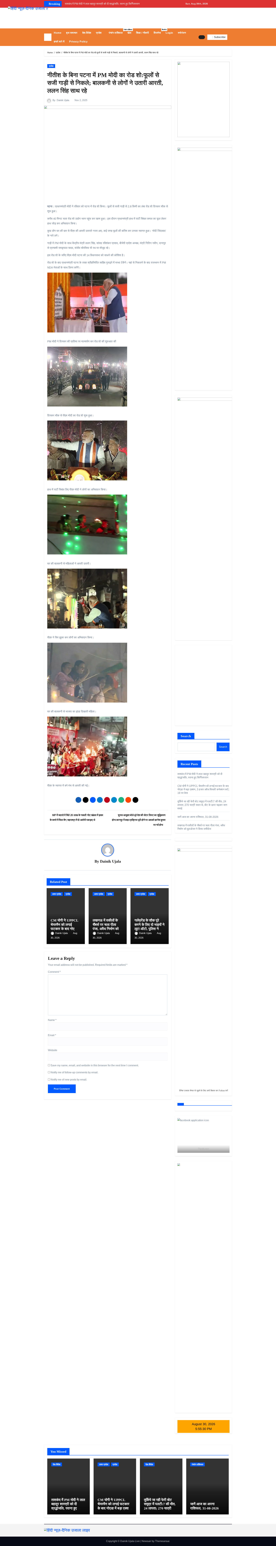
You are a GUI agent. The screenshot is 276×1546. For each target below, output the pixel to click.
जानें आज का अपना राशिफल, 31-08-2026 (197, 817)
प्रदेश (99, 32)
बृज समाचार (71, 32)
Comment (54, 971)
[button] (231, 37)
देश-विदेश (86, 32)
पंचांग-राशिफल (117, 31)
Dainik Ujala (63, 100)
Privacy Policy (78, 41)
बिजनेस (158, 31)
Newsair (146, 1541)
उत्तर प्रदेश (56, 894)
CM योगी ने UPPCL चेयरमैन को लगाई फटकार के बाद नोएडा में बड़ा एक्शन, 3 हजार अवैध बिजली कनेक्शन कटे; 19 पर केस (203, 789)
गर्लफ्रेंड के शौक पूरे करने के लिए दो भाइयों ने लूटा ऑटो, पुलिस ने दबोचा (149, 926)
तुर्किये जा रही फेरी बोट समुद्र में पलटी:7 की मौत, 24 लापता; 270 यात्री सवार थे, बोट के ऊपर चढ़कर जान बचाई (202, 805)
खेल (129, 32)
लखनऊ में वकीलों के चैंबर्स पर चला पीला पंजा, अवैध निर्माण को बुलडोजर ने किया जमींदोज (106, 928)
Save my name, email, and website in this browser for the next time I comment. (95, 1065)
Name (52, 1020)
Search (186, 736)
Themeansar (162, 1541)
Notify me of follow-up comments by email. (74, 1072)
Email (52, 1035)
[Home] (47, 37)
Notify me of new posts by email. (69, 1079)
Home (57, 32)
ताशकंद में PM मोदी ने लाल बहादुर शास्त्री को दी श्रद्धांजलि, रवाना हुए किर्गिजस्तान (68, 1506)
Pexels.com (203, 1149)
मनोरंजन (182, 32)
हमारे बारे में (59, 41)
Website (52, 1050)
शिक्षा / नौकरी (142, 32)
